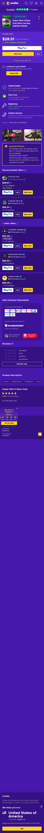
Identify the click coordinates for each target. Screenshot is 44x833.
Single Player (17, 381)
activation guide (18, 99)
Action (6, 381)
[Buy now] (22, 48)
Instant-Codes (13, 276)
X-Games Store (14, 201)
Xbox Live (25, 97)
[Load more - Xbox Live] (4, 96)
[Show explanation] (23, 203)
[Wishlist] (31, 3)
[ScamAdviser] (14, 326)
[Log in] (41, 3)
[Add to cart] (39, 54)
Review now (22, 364)
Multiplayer (29, 381)
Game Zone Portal (15, 254)
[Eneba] (12, 3)
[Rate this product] (10, 393)
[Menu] (3, 3)
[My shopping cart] (36, 3)
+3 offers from (22, 61)
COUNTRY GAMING (16, 230)
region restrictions (19, 90)
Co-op (38, 381)
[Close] (41, 806)
